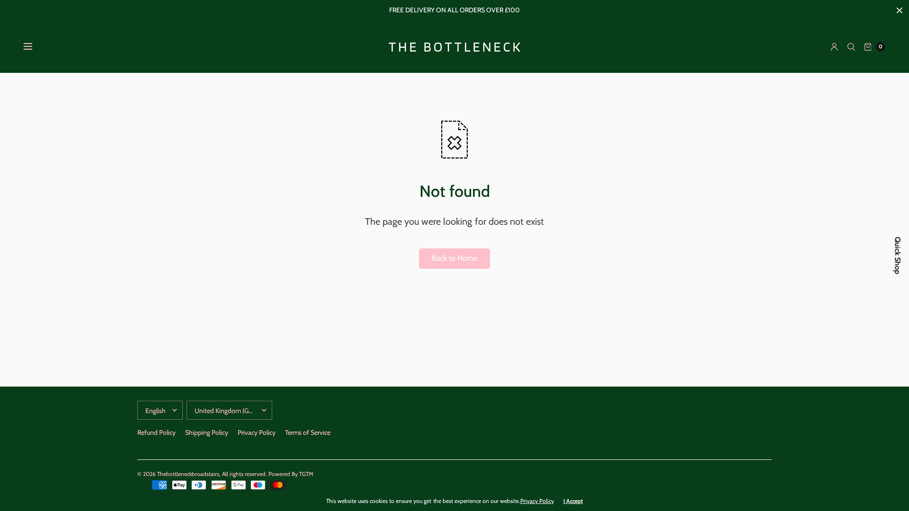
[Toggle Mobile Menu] (34, 46)
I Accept (573, 501)
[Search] (851, 47)
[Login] (834, 47)
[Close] (899, 10)
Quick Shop (897, 255)
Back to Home (454, 258)
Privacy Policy (257, 432)
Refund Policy (156, 432)
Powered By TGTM (290, 473)
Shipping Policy (206, 432)
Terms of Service (307, 432)
